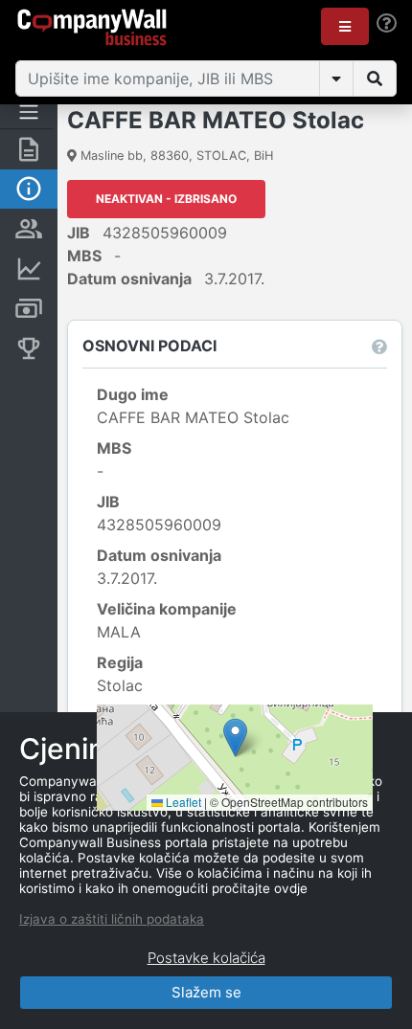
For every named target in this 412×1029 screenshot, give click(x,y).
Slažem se (206, 992)
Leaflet (182, 802)
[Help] (387, 23)
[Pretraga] (375, 78)
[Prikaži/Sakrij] (336, 78)
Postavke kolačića (206, 958)
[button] (345, 26)
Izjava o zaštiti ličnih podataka (111, 919)
